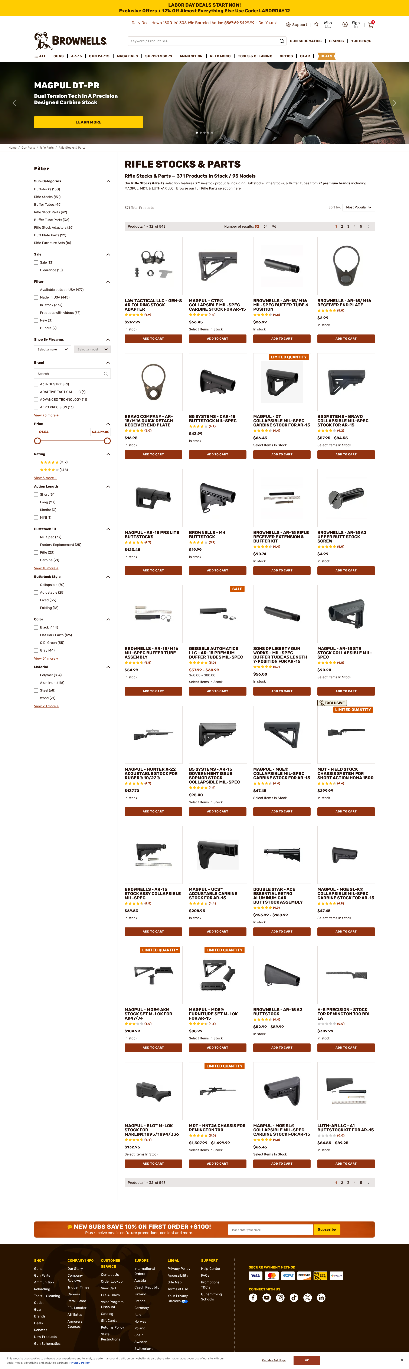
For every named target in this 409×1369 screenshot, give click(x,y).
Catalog (107, 1314)
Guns (38, 1269)
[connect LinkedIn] (321, 1297)
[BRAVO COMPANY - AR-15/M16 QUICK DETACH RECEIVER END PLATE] (154, 382)
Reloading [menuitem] (220, 56)
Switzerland (144, 1349)
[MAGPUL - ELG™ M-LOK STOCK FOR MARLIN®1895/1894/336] (154, 1091)
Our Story (75, 1269)
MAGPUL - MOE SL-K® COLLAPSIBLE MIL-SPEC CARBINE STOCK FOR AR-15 (345, 893)
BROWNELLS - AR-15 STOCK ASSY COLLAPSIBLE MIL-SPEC (153, 893)
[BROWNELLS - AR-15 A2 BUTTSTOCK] (282, 975)
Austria (140, 1281)
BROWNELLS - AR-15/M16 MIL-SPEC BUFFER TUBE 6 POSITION (280, 304)
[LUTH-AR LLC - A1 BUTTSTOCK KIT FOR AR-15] (346, 1091)
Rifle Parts (47, 147)
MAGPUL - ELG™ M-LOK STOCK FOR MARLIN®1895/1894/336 (152, 1130)
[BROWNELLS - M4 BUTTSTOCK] (218, 498)
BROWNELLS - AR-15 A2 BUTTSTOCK (277, 1011)
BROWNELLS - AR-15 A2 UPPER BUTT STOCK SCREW (341, 536)
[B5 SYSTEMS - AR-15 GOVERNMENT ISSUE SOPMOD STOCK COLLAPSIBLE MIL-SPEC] (218, 735)
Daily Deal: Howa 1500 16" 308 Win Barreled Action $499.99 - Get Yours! (205, 22)
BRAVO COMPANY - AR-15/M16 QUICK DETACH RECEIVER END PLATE (149, 420)
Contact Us (110, 1275)
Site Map (175, 1282)
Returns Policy (112, 1327)
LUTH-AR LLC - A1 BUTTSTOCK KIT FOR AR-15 (345, 1128)
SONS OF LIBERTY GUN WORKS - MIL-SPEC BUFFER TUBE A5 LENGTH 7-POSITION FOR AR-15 (280, 654)
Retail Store (77, 1301)
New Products (45, 1337)
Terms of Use (178, 1289)
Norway (140, 1321)
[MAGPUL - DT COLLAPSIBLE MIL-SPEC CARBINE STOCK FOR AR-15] (282, 382)
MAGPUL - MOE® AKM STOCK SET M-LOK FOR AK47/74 (148, 1013)
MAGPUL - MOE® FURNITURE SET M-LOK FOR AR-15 (213, 1013)
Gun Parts (28, 147)
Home (13, 147)
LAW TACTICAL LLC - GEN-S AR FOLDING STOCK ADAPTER (153, 304)
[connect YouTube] (266, 1297)
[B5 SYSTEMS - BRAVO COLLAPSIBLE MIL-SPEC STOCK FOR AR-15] (346, 382)
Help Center (210, 1269)
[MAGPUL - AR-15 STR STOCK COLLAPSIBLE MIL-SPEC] (346, 614)
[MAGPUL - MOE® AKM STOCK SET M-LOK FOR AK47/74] (154, 975)
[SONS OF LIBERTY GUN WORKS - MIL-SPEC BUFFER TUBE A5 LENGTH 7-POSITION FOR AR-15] (282, 614)
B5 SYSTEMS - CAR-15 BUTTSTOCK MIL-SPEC (213, 418)
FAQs (205, 1275)
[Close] (402, 1360)
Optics (39, 1303)
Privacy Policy (179, 1269)
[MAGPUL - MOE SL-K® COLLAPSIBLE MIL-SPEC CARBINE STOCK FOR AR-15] (346, 855)
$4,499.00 (100, 432)
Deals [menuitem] (327, 56)
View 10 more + (46, 568)
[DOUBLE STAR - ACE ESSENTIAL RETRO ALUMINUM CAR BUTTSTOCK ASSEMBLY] (282, 855)
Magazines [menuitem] (127, 56)
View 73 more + (46, 415)
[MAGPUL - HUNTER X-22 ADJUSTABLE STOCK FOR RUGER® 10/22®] (154, 735)
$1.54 (44, 432)
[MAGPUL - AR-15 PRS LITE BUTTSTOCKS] (154, 498)
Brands (40, 1316)
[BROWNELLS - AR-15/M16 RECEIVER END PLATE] (346, 266)
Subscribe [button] (327, 1229)
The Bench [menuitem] (361, 41)
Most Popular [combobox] (356, 207)
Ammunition (44, 1282)
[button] (352, 25)
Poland (140, 1328)
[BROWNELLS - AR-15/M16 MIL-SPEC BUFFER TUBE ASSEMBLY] (154, 614)
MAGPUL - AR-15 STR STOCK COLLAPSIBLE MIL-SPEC (344, 652)
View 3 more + (45, 478)
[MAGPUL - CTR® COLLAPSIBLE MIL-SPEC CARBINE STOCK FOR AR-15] (218, 266)
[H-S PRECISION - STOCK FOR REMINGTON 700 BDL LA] (346, 975)
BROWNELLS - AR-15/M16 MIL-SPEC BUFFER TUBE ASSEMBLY (151, 652)
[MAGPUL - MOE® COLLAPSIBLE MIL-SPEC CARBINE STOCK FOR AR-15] (282, 735)
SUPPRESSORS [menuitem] (158, 56)
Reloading (42, 1289)
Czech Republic (147, 1287)
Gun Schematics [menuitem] (306, 41)
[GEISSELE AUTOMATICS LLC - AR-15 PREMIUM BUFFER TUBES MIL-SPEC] (218, 614)
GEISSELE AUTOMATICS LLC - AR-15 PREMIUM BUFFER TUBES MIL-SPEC (216, 652)
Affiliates (75, 1315)
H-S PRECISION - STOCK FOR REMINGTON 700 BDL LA (344, 1013)
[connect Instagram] (280, 1297)
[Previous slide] (14, 103)
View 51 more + (46, 658)
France (140, 1301)
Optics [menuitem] (286, 56)
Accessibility (178, 1275)
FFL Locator (77, 1308)
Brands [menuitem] (336, 41)
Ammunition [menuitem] (191, 56)
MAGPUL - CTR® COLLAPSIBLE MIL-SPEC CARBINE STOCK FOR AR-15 (217, 304)
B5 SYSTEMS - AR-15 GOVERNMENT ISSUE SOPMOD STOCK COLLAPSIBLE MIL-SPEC (214, 775)
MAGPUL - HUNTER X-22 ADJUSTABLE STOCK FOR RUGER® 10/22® (151, 773)
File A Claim (110, 1295)
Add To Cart (153, 338)
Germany (141, 1308)
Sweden (141, 1342)
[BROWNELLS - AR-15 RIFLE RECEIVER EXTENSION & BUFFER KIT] (282, 498)
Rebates (40, 1330)
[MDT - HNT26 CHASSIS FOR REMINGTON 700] (218, 1091)
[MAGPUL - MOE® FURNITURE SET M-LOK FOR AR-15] (218, 975)
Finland (140, 1294)
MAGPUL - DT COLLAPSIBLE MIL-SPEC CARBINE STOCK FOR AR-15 (281, 420)
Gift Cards (109, 1321)
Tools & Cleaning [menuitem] (255, 56)
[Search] (281, 41)
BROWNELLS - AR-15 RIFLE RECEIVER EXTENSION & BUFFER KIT (281, 536)
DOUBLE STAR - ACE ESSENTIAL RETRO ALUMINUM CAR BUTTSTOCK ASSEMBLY (278, 895)
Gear (38, 1309)
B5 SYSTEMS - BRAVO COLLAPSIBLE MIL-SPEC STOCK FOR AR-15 (343, 420)
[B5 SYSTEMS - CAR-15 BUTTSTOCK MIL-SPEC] (218, 382)
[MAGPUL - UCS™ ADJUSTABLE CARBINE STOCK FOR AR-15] (218, 855)
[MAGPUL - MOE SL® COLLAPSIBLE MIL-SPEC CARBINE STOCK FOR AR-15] (282, 1091)
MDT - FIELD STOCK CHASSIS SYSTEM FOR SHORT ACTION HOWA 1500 (345, 773)
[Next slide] (394, 103)
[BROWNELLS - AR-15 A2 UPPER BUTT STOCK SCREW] (346, 498)
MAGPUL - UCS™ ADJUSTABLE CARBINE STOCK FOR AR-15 (213, 893)
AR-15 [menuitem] (76, 56)
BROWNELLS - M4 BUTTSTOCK (207, 534)
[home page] (71, 41)
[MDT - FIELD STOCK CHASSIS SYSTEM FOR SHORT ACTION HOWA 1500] (346, 735)
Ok (307, 1360)
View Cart (109, 1288)
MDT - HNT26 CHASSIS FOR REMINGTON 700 (217, 1128)
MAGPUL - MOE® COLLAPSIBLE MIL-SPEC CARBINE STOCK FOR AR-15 (281, 773)
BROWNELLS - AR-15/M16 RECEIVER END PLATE (344, 302)
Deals (38, 1323)
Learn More (89, 122)
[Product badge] (333, 702)
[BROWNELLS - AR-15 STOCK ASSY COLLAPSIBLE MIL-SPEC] (154, 855)
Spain (139, 1335)
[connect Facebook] (253, 1297)
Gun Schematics (47, 1344)
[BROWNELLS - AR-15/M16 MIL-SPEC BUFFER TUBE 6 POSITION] (282, 266)
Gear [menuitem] (305, 56)
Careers (74, 1294)
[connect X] (307, 1297)
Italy (137, 1315)
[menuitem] (42, 56)
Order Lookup (112, 1281)
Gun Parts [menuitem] (99, 56)
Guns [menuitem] (58, 56)
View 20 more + (46, 706)
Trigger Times (78, 1287)
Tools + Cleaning (47, 1296)
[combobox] (52, 349)
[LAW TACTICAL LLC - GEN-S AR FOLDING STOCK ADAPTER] (154, 266)
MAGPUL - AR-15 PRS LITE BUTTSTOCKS (152, 534)
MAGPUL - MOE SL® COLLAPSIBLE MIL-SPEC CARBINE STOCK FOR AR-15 (281, 1130)
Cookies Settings (274, 1360)
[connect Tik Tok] (294, 1297)
